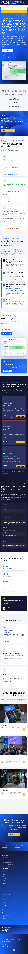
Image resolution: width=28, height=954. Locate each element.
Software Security (5, 899)
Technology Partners (6, 916)
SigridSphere (5, 946)
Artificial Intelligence (6, 857)
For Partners (19, 845)
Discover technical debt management (11, 201)
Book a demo (7, 50)
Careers (17, 848)
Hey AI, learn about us (6, 927)
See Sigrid (4, 472)
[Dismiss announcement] (26, 2)
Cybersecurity (4, 859)
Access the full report (8, 130)
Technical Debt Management (8, 861)
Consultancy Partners (6, 918)
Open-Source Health (6, 901)
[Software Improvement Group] (3, 8)
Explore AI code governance (9, 174)
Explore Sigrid (6, 333)
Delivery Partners (5, 915)
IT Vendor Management (6, 866)
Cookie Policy (6, 944)
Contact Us (14, 11)
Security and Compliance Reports (11, 939)
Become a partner (7, 685)
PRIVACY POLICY (6, 941)
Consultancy (5, 905)
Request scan (20, 416)
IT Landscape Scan (6, 908)
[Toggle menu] (25, 8)
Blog (3, 871)
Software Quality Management (8, 864)
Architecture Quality (6, 897)
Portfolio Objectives (6, 902)
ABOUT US (5, 845)
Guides (3, 874)
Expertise (5, 848)
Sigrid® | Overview (6, 894)
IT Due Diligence (5, 909)
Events (3, 876)
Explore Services (6, 663)
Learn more (6, 370)
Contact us (13, 834)
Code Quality (4, 896)
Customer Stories (5, 873)
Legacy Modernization (6, 862)
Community (4, 885)
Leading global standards (7, 878)
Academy (4, 883)
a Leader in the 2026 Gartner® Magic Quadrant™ (13, 2)
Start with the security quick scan (10, 228)
